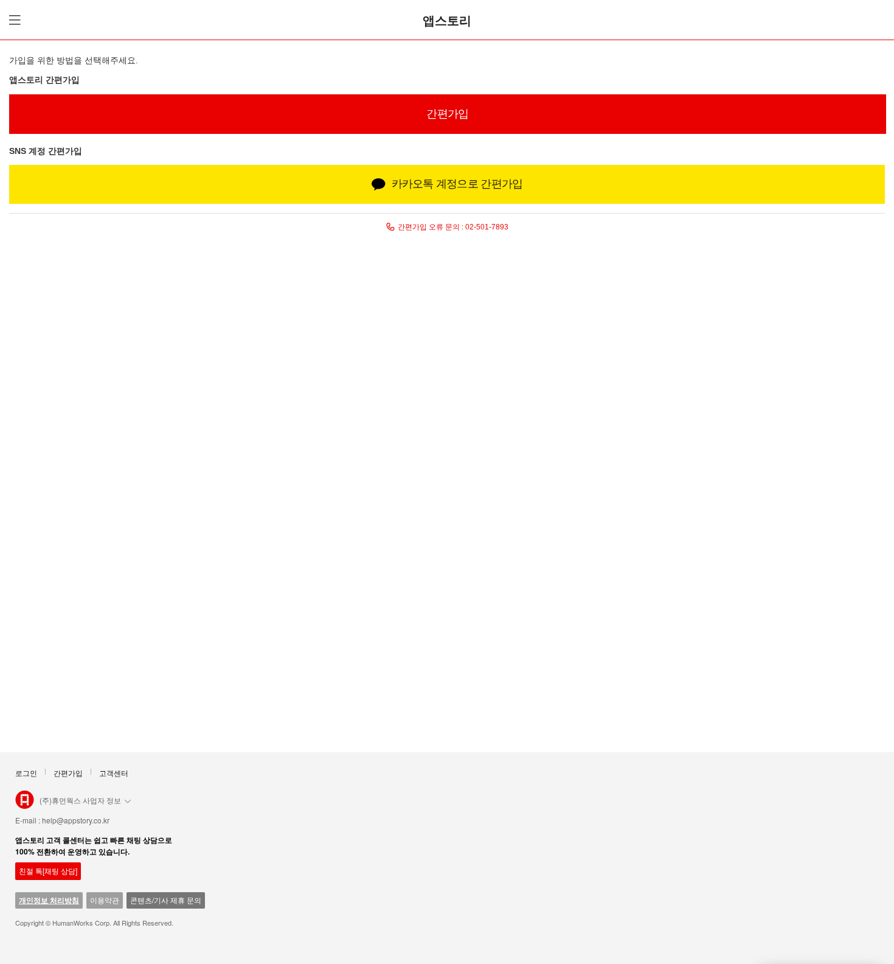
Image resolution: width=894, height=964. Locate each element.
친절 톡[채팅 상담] (48, 870)
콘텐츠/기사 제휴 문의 (165, 900)
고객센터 (113, 772)
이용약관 (104, 900)
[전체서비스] (13, 20)
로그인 (26, 772)
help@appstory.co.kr (75, 820)
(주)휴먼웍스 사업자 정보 (80, 800)
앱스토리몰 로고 (24, 804)
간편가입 (68, 772)
